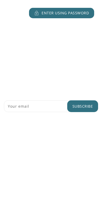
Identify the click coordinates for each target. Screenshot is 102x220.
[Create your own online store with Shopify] (74, 160)
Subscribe (82, 106)
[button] (51, 13)
